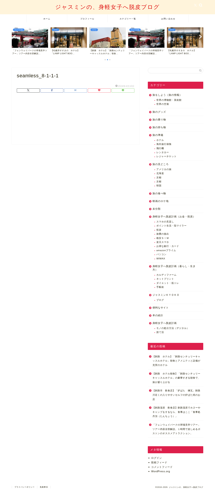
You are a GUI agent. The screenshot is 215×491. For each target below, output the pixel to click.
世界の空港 (162, 104)
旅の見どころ (161, 164)
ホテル (160, 140)
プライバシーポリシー (24, 487)
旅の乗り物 (159, 119)
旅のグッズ (159, 111)
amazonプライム (166, 250)
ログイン (156, 457)
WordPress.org (160, 471)
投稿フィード (159, 462)
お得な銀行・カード (167, 246)
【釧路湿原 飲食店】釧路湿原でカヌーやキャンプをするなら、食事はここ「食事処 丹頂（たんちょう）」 (176, 412)
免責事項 (44, 487)
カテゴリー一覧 (128, 18)
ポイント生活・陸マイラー (171, 225)
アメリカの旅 (163, 169)
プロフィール (87, 18)
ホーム (46, 18)
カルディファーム (166, 275)
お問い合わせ (168, 18)
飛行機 (160, 148)
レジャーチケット (166, 156)
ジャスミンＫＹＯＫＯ (166, 294)
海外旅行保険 (163, 144)
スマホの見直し (165, 221)
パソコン (161, 254)
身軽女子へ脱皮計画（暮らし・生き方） (174, 268)
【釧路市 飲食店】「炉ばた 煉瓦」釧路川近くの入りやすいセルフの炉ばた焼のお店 (176, 394)
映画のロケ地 (161, 201)
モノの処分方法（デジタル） (172, 328)
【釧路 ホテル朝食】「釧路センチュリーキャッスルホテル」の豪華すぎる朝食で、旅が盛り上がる (176, 377)
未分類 (157, 208)
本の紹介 (158, 315)
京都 (158, 177)
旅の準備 (158, 135)
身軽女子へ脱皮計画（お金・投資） (174, 216)
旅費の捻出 (162, 234)
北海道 (160, 173)
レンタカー (162, 152)
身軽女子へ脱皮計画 (165, 323)
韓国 (158, 185)
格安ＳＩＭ (162, 238)
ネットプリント (165, 279)
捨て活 (160, 332)
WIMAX (160, 258)
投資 (158, 230)
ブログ (160, 300)
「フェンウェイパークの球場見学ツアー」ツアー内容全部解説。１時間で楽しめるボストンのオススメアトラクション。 (176, 429)
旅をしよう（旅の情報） (167, 94)
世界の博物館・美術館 (169, 100)
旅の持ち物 (159, 127)
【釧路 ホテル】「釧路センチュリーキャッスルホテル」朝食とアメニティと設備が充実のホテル (176, 360)
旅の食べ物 (159, 193)
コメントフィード (162, 467)
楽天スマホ (162, 242)
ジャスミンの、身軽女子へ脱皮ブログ (107, 6)
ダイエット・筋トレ (167, 283)
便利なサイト (161, 307)
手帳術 (160, 287)
